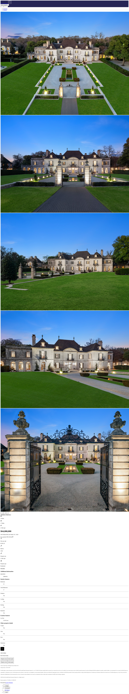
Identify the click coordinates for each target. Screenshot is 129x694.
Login (2, 6)
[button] (64, 63)
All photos (3, 514)
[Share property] (7, 513)
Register (5, 6)
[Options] (2, 513)
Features (5, 10)
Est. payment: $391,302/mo (6, 537)
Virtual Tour (8, 514)
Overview (5, 8)
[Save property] (4, 513)
